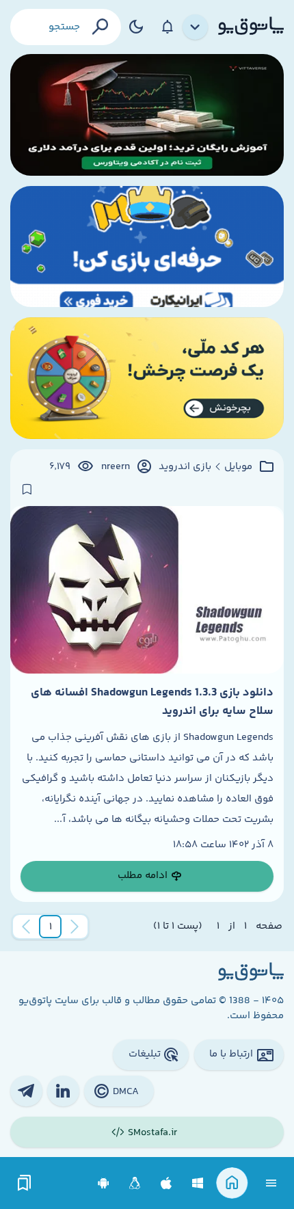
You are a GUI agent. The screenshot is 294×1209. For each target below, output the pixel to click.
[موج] (147, 115)
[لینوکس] (135, 1183)
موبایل (238, 467)
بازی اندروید (185, 467)
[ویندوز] (198, 1183)
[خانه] (232, 1183)
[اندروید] (103, 1183)
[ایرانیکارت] (147, 247)
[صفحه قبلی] (75, 926)
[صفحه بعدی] (26, 926)
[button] (50, 926)
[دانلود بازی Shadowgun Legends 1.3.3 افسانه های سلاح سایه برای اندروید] (147, 590)
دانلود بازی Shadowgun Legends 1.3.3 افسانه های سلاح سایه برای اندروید (152, 701)
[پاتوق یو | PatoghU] (251, 27)
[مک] (166, 1183)
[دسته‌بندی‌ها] (196, 27)
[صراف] (147, 378)
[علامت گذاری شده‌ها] (24, 1183)
